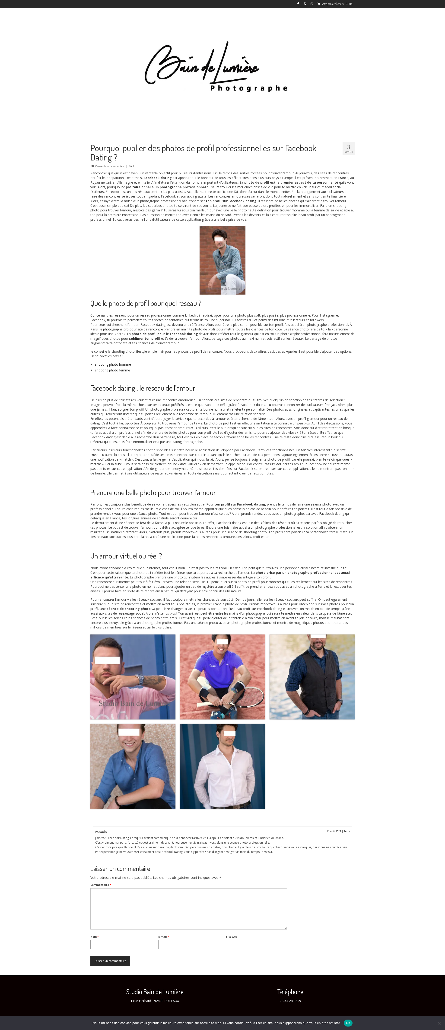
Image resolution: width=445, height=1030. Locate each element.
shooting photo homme (113, 364)
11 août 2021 (334, 831)
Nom (94, 936)
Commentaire (100, 884)
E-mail (163, 936)
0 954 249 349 (290, 1001)
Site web (231, 936)
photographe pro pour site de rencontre (133, 329)
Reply (347, 831)
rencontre (117, 166)
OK (348, 1023)
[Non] (439, 1023)
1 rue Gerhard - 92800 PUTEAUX (154, 1001)
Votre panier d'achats (336, 4)
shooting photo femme (112, 370)
